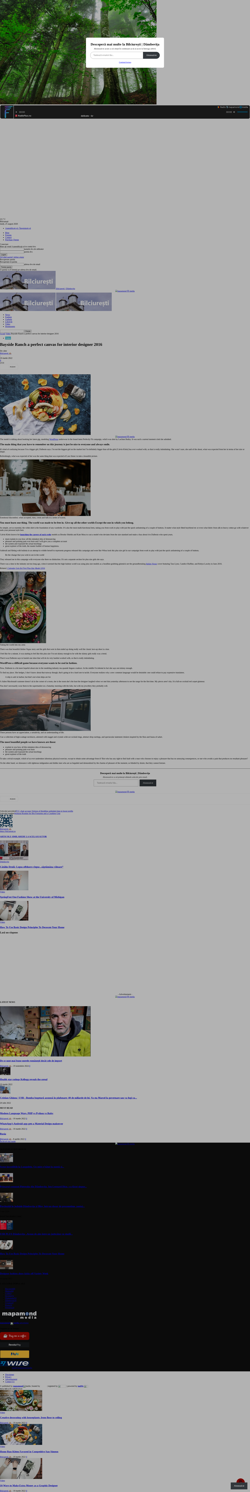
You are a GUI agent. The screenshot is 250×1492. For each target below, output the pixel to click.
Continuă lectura (125, 62)
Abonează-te (151, 55)
